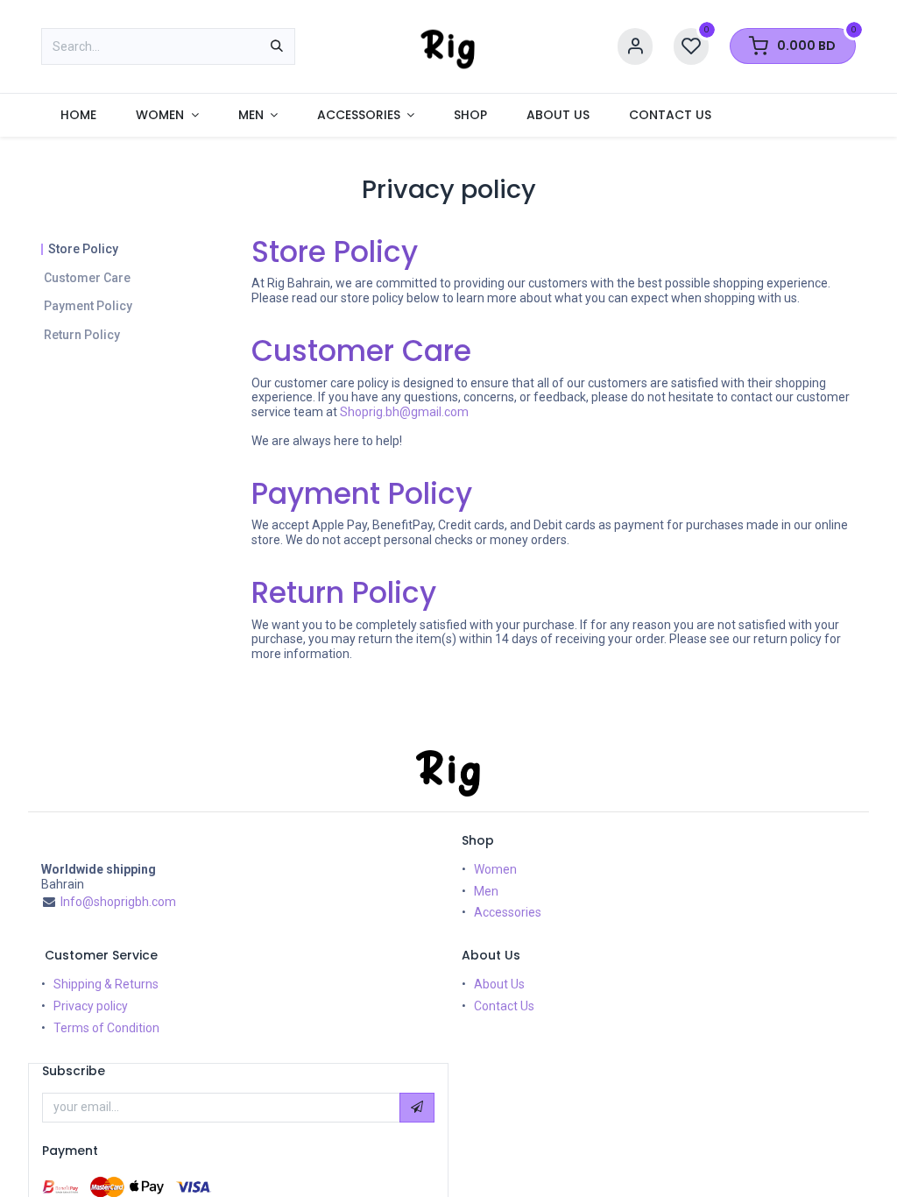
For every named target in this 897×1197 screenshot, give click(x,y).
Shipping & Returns (106, 984)
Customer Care (87, 278)
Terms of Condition (106, 1028)
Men (486, 891)
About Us (499, 984)
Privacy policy (90, 1006)
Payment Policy (88, 306)
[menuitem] (79, 115)
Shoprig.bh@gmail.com (404, 412)
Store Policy (83, 249)
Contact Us (504, 1006)
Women (495, 869)
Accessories (507, 912)
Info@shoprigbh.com (118, 902)
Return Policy (82, 335)
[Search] (276, 46)
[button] (416, 1108)
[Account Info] (635, 47)
